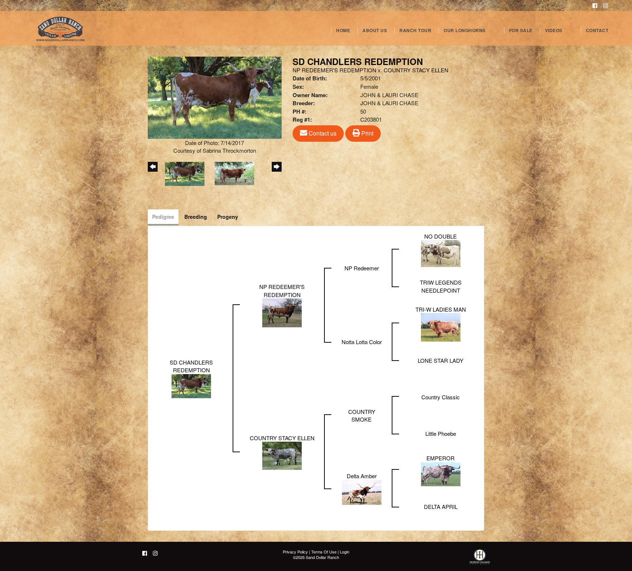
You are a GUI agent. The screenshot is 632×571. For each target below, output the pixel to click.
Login (344, 552)
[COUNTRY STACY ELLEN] (282, 455)
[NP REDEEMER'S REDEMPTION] (282, 312)
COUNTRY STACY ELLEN (416, 70)
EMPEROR (440, 458)
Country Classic (440, 397)
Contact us (321, 133)
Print (366, 133)
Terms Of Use (323, 552)
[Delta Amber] (361, 491)
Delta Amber (362, 476)
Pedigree (163, 216)
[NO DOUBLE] (440, 252)
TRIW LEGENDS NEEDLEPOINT (441, 286)
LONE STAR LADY (440, 360)
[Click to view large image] (215, 96)
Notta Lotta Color (362, 342)
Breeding (195, 216)
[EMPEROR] (440, 473)
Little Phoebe (440, 433)
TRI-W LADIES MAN (440, 309)
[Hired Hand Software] (480, 560)
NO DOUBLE (440, 236)
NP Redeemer (362, 268)
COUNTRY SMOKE (361, 415)
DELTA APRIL (441, 506)
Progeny (227, 216)
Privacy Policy (295, 552)
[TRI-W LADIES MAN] (440, 326)
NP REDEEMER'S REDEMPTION (334, 70)
